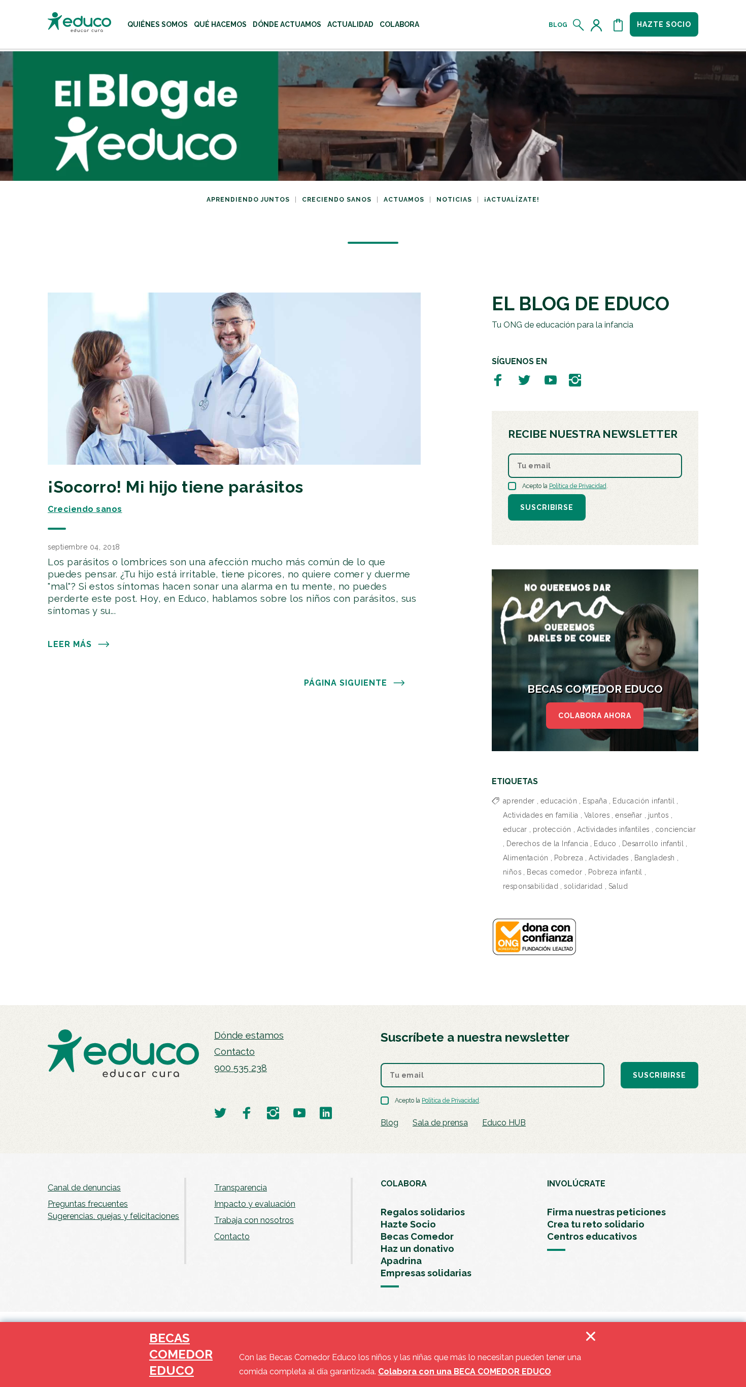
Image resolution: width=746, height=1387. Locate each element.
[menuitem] (157, 24)
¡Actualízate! (511, 199)
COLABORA (404, 1183)
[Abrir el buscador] (579, 24)
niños (512, 872)
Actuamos (404, 199)
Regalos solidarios (423, 1212)
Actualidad (350, 24)
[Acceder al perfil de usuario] (598, 25)
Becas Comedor (417, 1236)
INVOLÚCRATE (576, 1183)
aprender (519, 801)
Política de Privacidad (577, 486)
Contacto (234, 1051)
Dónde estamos (249, 1035)
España (595, 801)
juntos (658, 815)
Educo (605, 844)
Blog (558, 24)
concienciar (675, 829)
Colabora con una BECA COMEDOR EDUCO (464, 1371)
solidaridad (583, 886)
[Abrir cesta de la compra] (618, 24)
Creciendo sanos (336, 199)
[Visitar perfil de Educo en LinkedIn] (326, 1112)
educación (559, 801)
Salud (618, 886)
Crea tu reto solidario (596, 1224)
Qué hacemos (220, 24)
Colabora (399, 24)
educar (515, 829)
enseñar (628, 815)
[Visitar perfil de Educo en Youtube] (551, 379)
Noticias (454, 199)
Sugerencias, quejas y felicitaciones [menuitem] (113, 1216)
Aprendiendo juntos (248, 199)
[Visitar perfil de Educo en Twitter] (524, 379)
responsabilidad (531, 886)
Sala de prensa (440, 1122)
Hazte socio (664, 24)
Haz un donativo (417, 1248)
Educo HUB (504, 1122)
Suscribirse (546, 507)
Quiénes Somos (157, 24)
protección (552, 829)
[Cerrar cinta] (591, 1354)
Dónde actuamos (287, 24)
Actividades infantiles (613, 829)
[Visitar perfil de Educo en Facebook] (498, 379)
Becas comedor (555, 872)
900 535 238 (240, 1067)
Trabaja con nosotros (254, 1220)
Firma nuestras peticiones (606, 1212)
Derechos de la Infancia (547, 844)
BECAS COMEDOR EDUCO (181, 1354)
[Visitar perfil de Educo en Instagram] (575, 379)
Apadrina (401, 1260)
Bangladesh (654, 858)
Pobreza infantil (615, 872)
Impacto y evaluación (254, 1204)
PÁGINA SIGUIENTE (345, 683)
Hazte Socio (408, 1224)
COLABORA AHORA (594, 716)
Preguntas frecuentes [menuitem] (88, 1204)
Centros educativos (592, 1236)
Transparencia (240, 1187)
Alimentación (526, 858)
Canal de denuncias (84, 1187)
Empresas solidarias (426, 1273)
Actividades (609, 858)
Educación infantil (643, 801)
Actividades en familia (541, 815)
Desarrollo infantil (653, 844)
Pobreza (569, 858)
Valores (597, 815)
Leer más (70, 644)
